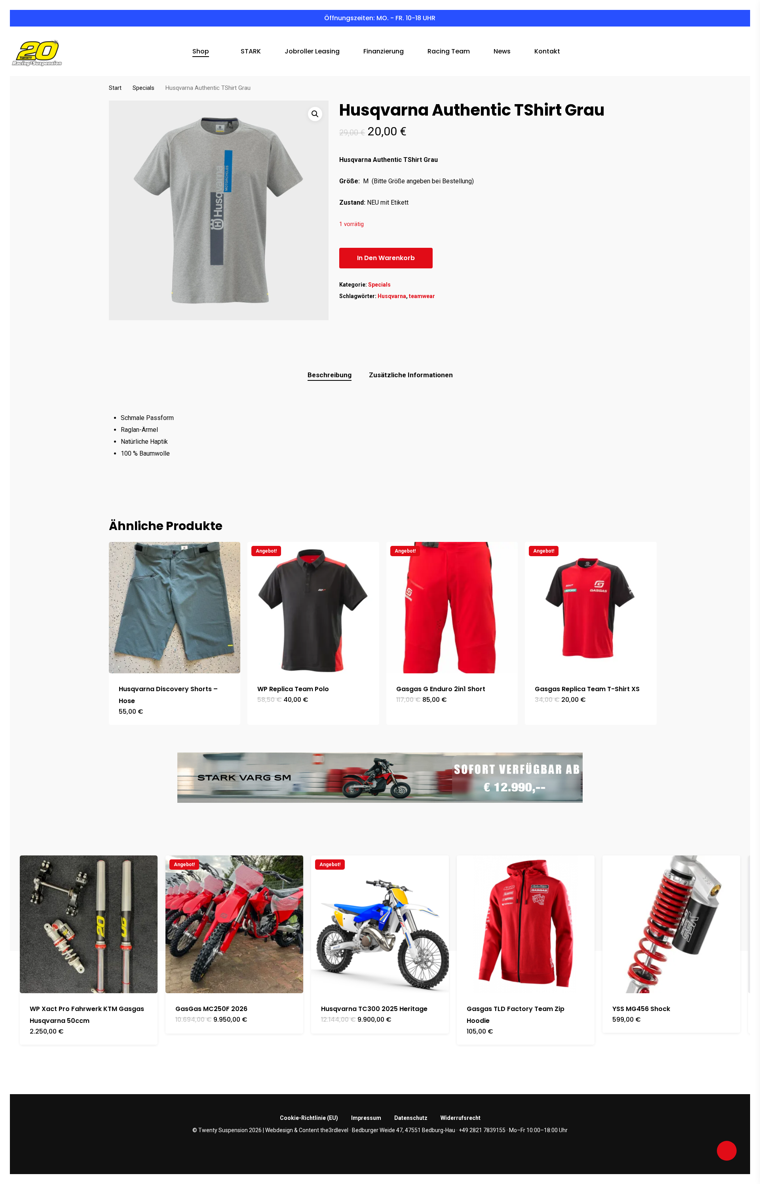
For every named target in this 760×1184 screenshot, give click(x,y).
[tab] (329, 375)
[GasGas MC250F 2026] (234, 924)
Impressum (366, 1118)
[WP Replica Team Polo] (313, 607)
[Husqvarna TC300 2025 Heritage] (380, 924)
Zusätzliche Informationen (411, 375)
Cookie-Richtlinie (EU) (309, 1118)
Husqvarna (392, 296)
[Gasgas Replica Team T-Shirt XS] (590, 607)
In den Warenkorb (386, 257)
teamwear (422, 296)
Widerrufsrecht (461, 1118)
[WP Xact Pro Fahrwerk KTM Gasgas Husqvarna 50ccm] (89, 924)
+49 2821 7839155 (482, 1130)
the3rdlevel (334, 1130)
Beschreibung (330, 375)
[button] (315, 114)
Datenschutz (411, 1118)
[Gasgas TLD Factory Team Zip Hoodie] (526, 924)
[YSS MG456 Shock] (671, 924)
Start (115, 87)
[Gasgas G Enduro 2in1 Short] (452, 607)
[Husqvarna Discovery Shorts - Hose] (174, 607)
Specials (143, 87)
